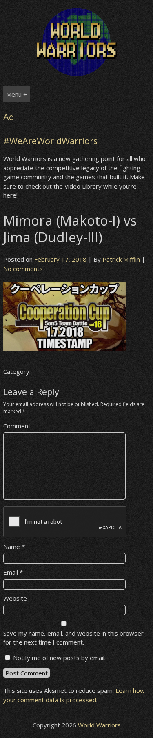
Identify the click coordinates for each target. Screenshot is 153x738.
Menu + (16, 94)
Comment (17, 426)
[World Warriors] (76, 73)
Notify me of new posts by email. (59, 657)
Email (13, 572)
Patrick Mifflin (121, 259)
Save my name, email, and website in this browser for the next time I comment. (73, 638)
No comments (23, 269)
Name (14, 547)
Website (15, 598)
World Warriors (99, 725)
